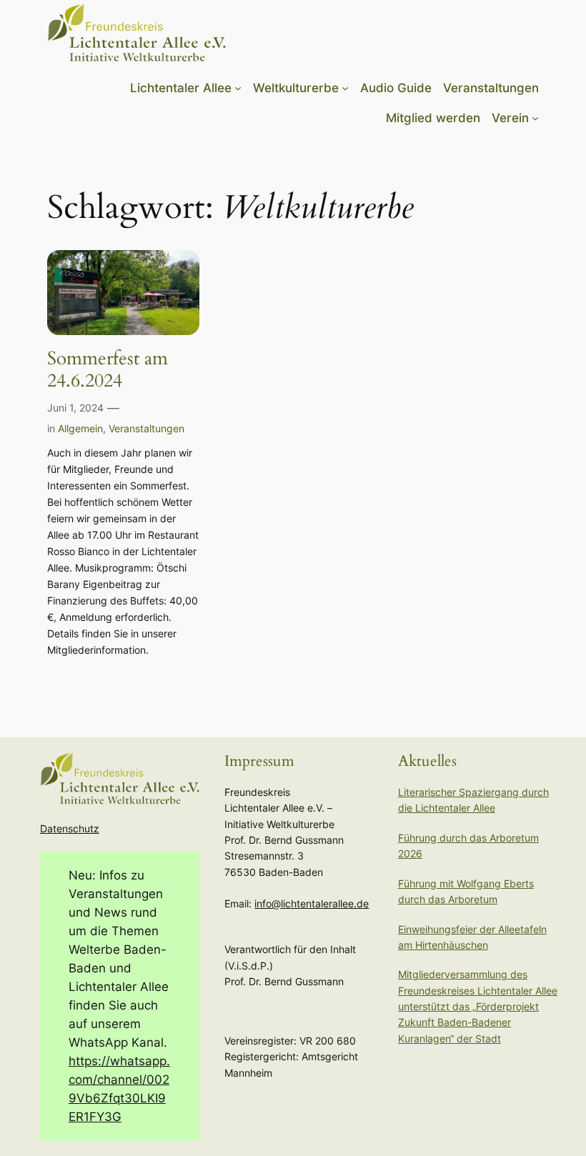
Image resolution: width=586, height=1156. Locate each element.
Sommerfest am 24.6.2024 (107, 369)
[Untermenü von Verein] (535, 117)
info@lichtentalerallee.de (311, 903)
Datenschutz (69, 828)
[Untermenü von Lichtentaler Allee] (238, 87)
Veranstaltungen (146, 428)
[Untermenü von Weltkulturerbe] (345, 87)
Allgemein (80, 428)
